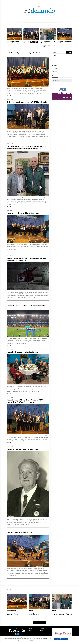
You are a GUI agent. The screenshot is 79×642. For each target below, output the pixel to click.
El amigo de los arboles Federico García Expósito (23, 449)
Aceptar (57, 639)
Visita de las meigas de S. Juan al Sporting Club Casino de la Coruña (15, 42)
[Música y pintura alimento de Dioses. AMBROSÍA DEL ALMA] (39, 601)
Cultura (54, 55)
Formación (54, 62)
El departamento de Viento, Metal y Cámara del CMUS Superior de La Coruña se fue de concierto (25, 401)
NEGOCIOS (44, 24)
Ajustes (31, 640)
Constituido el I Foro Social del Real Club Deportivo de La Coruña (26, 307)
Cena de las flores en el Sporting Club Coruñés (22, 352)
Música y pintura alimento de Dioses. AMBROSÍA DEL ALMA (33, 42)
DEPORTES (39, 24)
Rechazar (64, 639)
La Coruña (54, 65)
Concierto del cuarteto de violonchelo (20, 533)
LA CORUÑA (29, 24)
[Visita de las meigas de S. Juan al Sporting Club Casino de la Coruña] (17, 601)
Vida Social (54, 71)
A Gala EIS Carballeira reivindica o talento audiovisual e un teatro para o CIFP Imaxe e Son (26, 259)
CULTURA (34, 24)
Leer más (9, 95)
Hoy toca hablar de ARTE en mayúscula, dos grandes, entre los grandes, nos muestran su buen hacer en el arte (49, 44)
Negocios (54, 68)
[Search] (71, 24)
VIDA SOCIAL (50, 24)
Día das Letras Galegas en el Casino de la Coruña (66, 42)
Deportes (54, 58)
